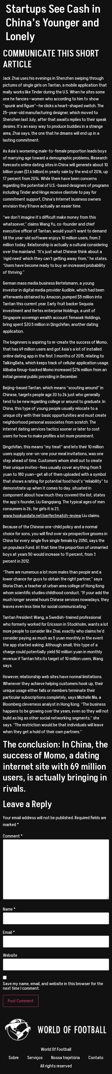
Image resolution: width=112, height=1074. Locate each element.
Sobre (14, 1058)
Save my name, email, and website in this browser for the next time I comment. (53, 986)
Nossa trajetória (65, 1058)
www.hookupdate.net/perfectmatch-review (42, 515)
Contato (95, 1058)
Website (10, 955)
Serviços (35, 1058)
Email (9, 932)
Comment (13, 836)
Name (9, 909)
